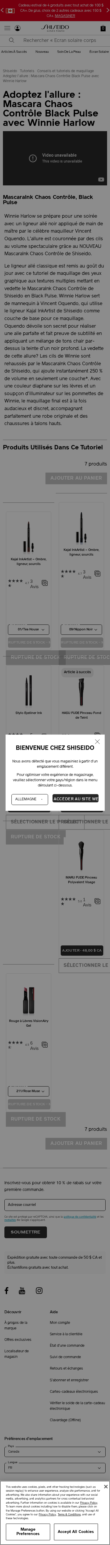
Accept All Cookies (76, 1532)
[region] (55, 1513)
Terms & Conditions (69, 1514)
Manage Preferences (28, 1532)
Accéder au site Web (76, 799)
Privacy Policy (88, 1503)
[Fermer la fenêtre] (97, 742)
